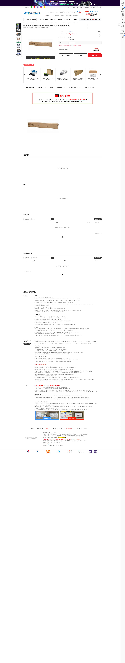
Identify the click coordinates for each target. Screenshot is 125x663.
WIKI (51, 87)
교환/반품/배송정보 (90, 87)
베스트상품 (45, 19)
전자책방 (37, 7)
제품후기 (61, 87)
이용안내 (54, 428)
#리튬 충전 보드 (75, 15)
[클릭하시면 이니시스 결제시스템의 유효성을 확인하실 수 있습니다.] (90, 451)
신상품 (39, 19)
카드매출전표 (123, 33)
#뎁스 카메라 (68, 15)
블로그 (31, 7)
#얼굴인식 (62, 15)
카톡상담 (44, 7)
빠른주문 (122, 16)
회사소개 (32, 428)
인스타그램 (41, 7)
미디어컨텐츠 (26, 7)
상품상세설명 (30, 87)
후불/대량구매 (90, 19)
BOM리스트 (97, 19)
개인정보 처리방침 (69, 428)
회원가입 (74, 7)
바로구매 (94, 55)
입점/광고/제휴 (99, 7)
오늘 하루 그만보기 (98, 4)
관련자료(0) (42, 87)
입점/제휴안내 (40, 428)
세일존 (75, 19)
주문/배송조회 (87, 7)
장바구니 (79, 7)
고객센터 (93, 7)
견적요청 (122, 27)
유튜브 (34, 7)
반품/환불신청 (27, 343)
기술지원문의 (74, 87)
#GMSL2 (52, 15)
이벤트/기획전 (53, 19)
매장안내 (85, 428)
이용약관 (61, 428)
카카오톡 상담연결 (61, 437)
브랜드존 (60, 19)
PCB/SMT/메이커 (68, 19)
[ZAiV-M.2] (91, 9)
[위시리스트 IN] (99, 32)
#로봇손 (47, 15)
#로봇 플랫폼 (57, 15)
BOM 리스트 (66, 55)
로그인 (69, 7)
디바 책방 (83, 19)
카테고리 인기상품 (29, 65)
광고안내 (47, 428)
